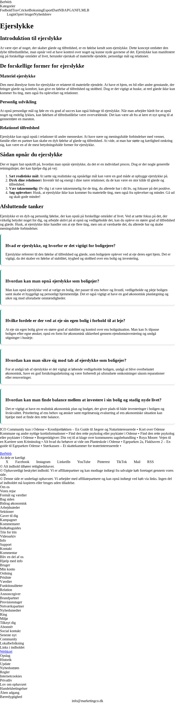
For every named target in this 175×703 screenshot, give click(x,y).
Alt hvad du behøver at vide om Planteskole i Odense (82, 442)
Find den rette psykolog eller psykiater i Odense (103, 433)
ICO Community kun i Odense (22, 429)
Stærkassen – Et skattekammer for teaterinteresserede (81, 446)
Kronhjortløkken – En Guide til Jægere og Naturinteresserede (92, 429)
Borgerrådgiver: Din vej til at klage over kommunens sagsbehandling (86, 437)
